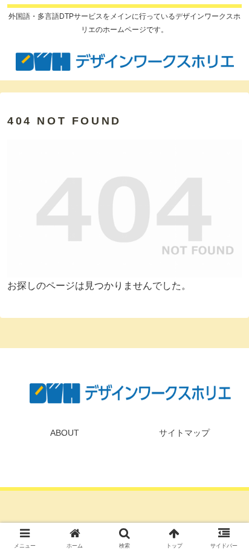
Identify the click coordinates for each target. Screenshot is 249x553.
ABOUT (64, 433)
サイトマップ (184, 433)
